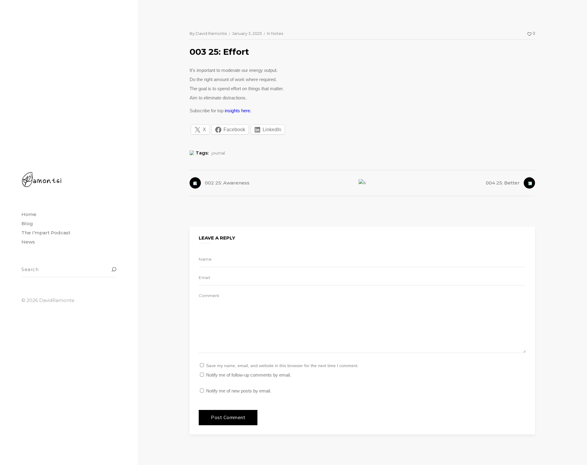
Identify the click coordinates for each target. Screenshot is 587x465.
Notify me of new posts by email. (238, 390)
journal (218, 153)
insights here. (238, 110)
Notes (277, 33)
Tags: (202, 153)
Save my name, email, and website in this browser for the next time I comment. (282, 365)
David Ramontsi (211, 33)
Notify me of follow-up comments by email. (248, 375)
